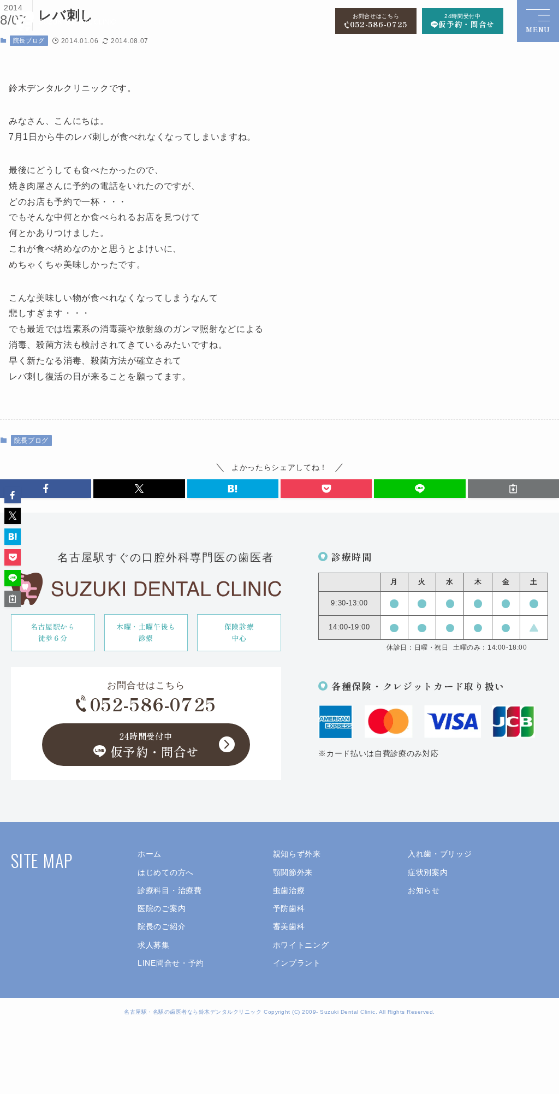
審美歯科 (289, 927)
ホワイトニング (301, 945)
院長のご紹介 (162, 927)
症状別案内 (428, 873)
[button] (45, 488)
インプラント (297, 963)
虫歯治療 (289, 891)
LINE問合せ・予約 (171, 963)
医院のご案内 (162, 909)
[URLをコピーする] (513, 488)
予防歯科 (289, 909)
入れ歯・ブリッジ (440, 854)
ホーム (150, 854)
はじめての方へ (166, 873)
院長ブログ (31, 440)
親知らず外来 (297, 854)
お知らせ (424, 891)
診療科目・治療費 (169, 891)
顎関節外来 (293, 873)
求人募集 (154, 945)
